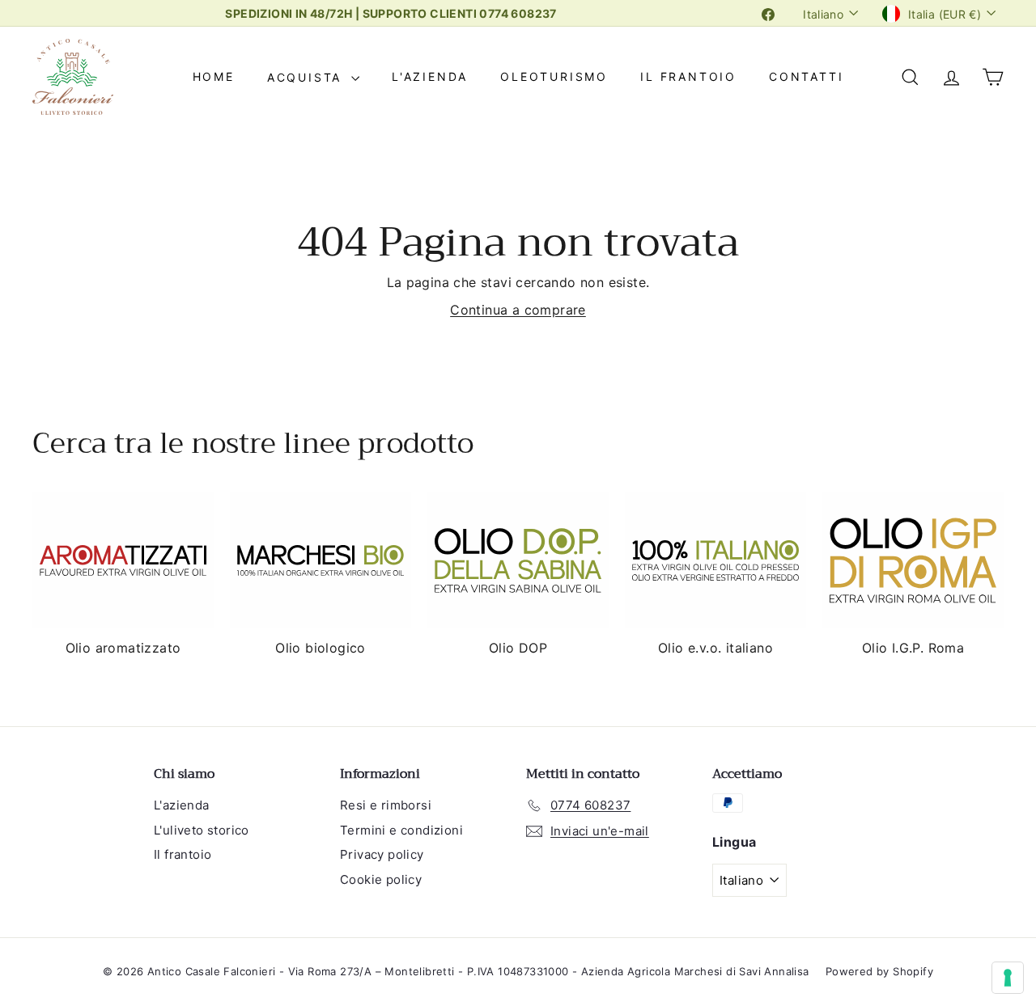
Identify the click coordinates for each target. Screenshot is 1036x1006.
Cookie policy (381, 879)
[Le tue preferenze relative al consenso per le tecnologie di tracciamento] (1007, 977)
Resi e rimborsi (385, 805)
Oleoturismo (554, 77)
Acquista (307, 77)
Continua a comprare (518, 310)
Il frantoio (688, 77)
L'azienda (430, 77)
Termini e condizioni (401, 830)
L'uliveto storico (201, 830)
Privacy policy (382, 854)
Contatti (806, 77)
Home (214, 77)
